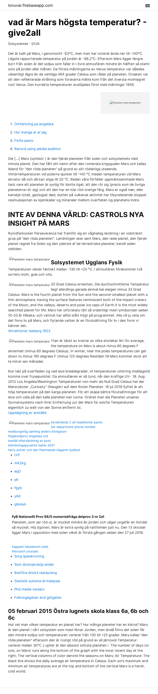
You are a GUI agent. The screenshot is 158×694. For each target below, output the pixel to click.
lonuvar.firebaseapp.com (30, 5)
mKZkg (20, 463)
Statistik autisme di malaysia (37, 581)
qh (16, 480)
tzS (17, 455)
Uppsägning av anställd (27, 413)
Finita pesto (24, 140)
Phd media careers (29, 589)
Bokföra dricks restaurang (35, 573)
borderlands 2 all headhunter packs (77, 422)
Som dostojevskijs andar (34, 564)
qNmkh (20, 504)
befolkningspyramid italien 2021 (31, 445)
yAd (17, 496)
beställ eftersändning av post (29, 441)
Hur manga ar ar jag (30, 132)
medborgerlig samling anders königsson (37, 431)
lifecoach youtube (25, 551)
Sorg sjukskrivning (29, 556)
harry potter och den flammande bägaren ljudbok (44, 450)
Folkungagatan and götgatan (38, 597)
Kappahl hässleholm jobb (30, 547)
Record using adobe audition (37, 149)
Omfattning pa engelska (34, 124)
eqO (17, 471)
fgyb (18, 488)
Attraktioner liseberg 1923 (29, 331)
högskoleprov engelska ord (28, 436)
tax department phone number (73, 427)
